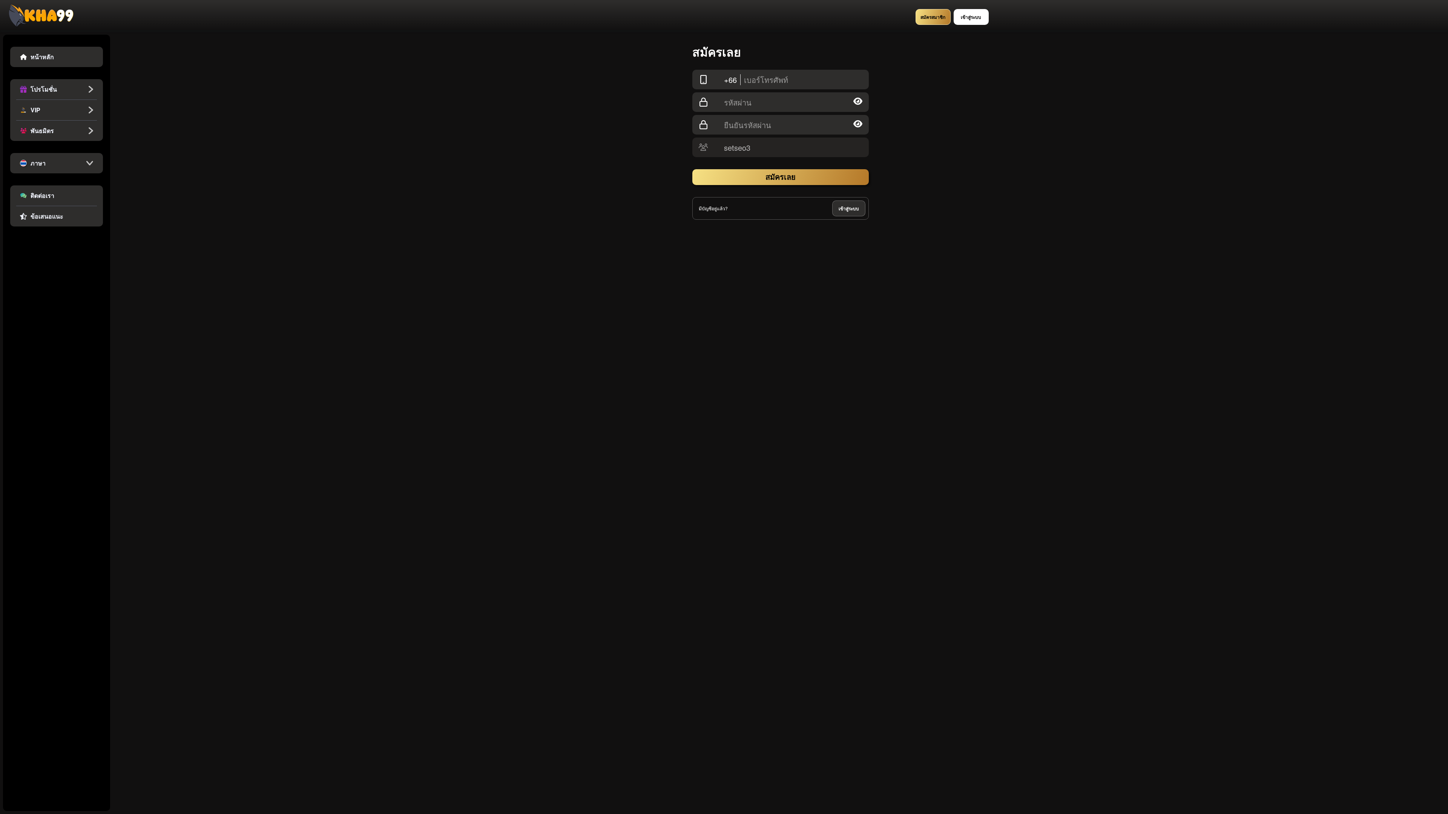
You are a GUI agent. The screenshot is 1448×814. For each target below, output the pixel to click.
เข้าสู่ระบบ (849, 208)
